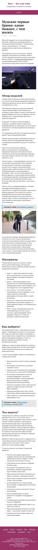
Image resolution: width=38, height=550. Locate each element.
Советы (12, 529)
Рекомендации (13, 35)
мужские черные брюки (24, 59)
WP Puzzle (22, 546)
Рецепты (19, 529)
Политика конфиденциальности (19, 544)
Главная (5, 529)
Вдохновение (11, 532)
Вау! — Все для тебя (19, 4)
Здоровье (32, 529)
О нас (29, 532)
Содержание (21, 532)
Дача (25, 529)
